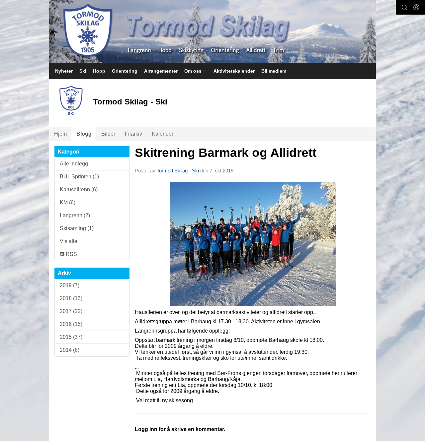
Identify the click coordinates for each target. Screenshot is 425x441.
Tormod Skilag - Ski (178, 170)
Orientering (124, 71)
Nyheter (64, 71)
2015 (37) (71, 337)
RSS (70, 254)
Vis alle (68, 241)
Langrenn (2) (75, 215)
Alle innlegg (74, 163)
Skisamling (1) (77, 228)
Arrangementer (161, 71)
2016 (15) (71, 324)
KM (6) (67, 202)
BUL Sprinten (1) (79, 176)
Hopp (99, 71)
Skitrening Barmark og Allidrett (225, 152)
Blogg (84, 134)
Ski (82, 71)
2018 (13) (71, 298)
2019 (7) (69, 285)
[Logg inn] (416, 7)
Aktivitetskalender (234, 71)
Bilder (108, 134)
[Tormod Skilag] (212, 31)
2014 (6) (69, 350)
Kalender (162, 134)
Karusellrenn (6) (79, 189)
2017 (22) (71, 311)
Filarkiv (133, 134)
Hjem (60, 134)
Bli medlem (273, 71)
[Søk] (404, 7)
